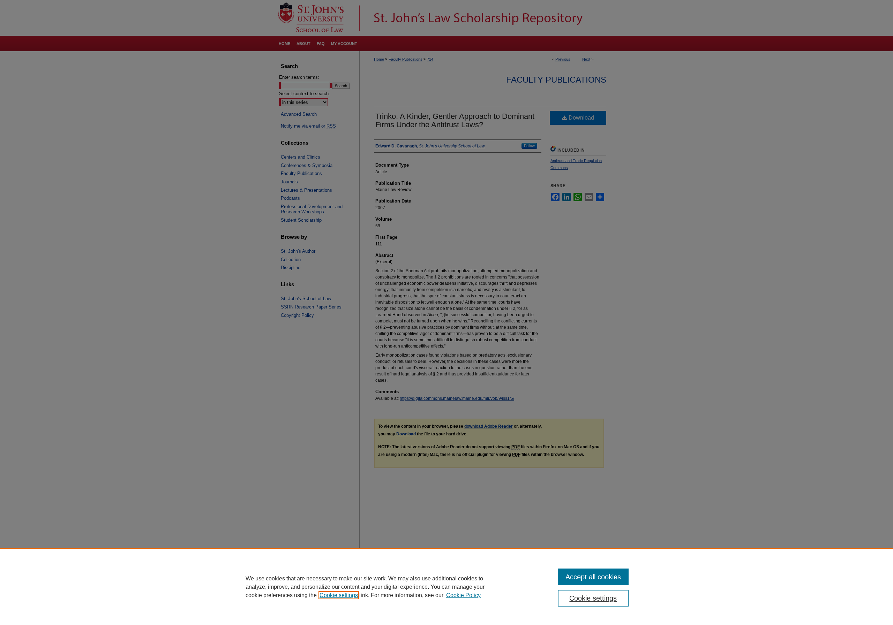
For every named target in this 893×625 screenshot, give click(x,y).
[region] (446, 586)
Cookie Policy (463, 595)
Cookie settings (339, 595)
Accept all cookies (593, 577)
